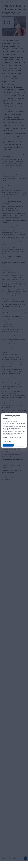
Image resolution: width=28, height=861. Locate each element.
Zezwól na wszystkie (8, 445)
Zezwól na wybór (19, 445)
